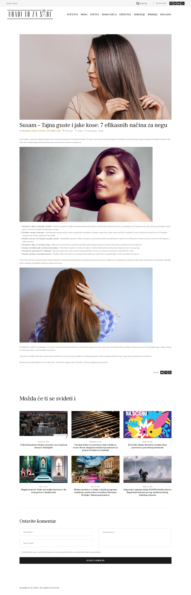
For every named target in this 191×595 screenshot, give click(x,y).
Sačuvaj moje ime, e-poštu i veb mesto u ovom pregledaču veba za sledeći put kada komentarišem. (61, 552)
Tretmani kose (54, 131)
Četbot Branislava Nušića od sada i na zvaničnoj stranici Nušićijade (43, 446)
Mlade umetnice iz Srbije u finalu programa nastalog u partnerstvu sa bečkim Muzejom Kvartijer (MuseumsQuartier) (95, 492)
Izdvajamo (26, 131)
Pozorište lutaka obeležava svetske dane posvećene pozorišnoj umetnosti (147, 446)
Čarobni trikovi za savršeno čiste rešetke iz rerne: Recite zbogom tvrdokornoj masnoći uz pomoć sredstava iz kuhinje (95, 448)
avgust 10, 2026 (43, 442)
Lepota (42, 131)
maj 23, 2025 (95, 487)
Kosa (35, 131)
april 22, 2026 (147, 487)
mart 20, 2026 (147, 442)
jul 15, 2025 (43, 487)
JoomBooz (24, 587)
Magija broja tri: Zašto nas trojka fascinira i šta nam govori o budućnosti (43, 491)
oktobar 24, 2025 (95, 442)
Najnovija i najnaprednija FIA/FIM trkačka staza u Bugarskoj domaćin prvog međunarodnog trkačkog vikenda (147, 492)
